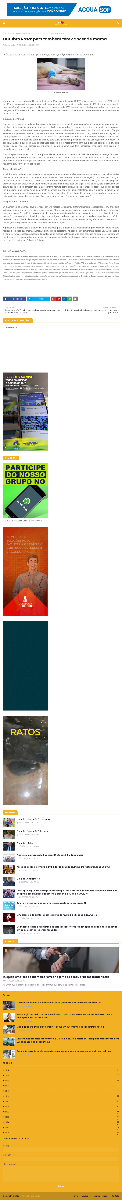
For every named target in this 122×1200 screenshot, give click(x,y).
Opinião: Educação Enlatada (32, 831)
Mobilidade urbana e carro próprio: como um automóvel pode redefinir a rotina (60, 1026)
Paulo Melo (10, 45)
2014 (61, 1070)
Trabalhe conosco (100, 1196)
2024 (61, 1122)
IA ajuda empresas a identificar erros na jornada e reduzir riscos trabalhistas (56, 977)
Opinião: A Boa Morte (28, 878)
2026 (61, 1132)
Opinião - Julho (25, 843)
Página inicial (9, 33)
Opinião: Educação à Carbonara (34, 819)
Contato (115, 1196)
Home (75, 1196)
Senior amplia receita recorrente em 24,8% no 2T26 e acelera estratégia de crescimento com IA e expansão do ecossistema (68, 1040)
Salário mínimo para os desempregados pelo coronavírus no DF (51, 903)
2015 (61, 1075)
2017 (61, 1085)
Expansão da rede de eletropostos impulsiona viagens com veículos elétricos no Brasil (64, 1051)
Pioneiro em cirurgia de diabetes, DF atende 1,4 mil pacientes (50, 855)
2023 (61, 1117)
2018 (61, 1091)
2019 (61, 1096)
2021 (61, 1106)
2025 (61, 1127)
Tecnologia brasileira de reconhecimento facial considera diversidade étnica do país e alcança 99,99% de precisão (64, 1016)
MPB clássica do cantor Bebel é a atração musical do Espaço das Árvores (57, 914)
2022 (61, 1111)
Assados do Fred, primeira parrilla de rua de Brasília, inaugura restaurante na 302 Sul (63, 866)
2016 (61, 1080)
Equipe (85, 1196)
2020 (61, 1101)
